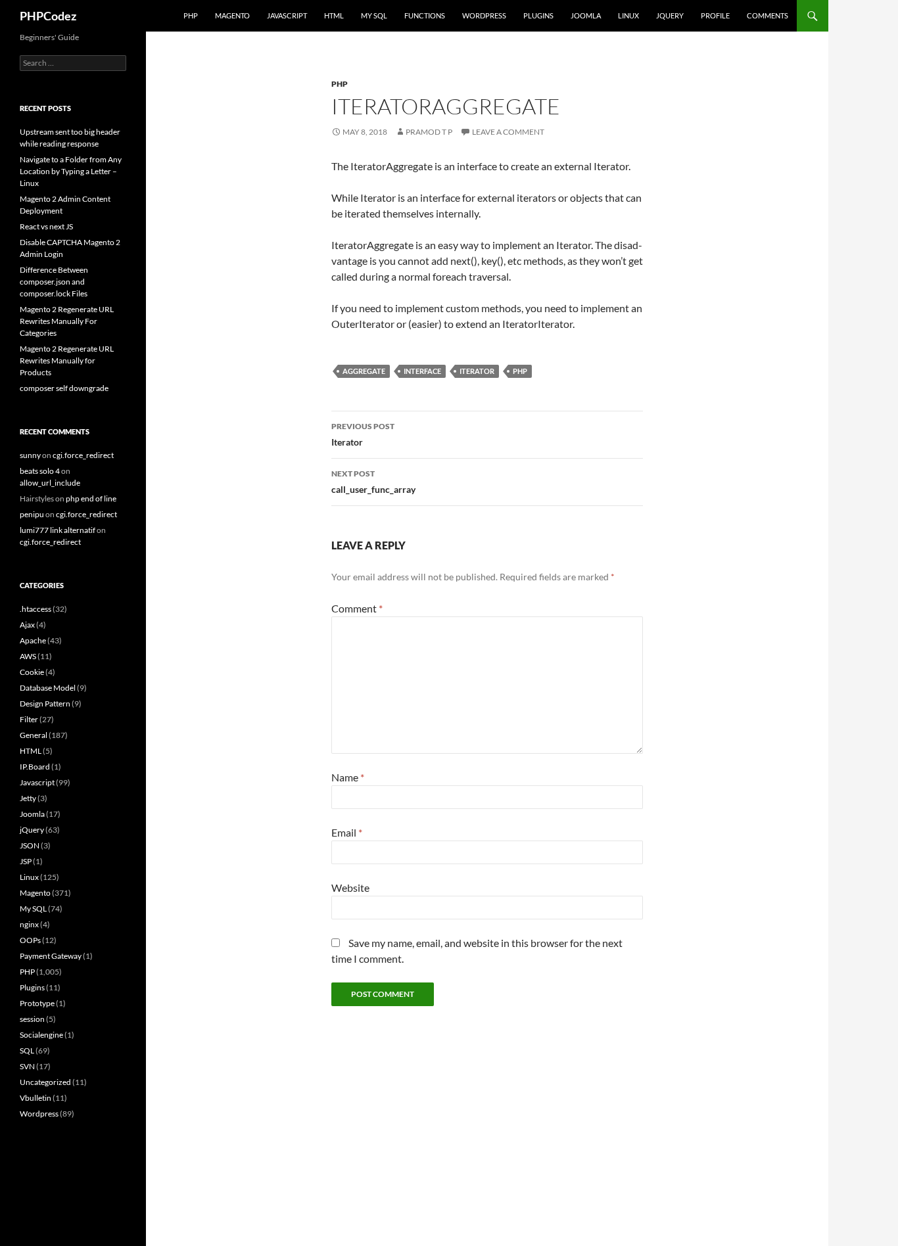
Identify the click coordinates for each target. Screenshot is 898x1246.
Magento (232, 15)
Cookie (32, 672)
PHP (190, 15)
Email (346, 832)
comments (767, 15)
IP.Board (35, 767)
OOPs (30, 940)
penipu (32, 514)
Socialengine (41, 1035)
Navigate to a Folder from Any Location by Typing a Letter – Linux (71, 171)
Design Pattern (45, 703)
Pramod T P (429, 132)
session (32, 1019)
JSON (29, 845)
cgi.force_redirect (83, 455)
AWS (28, 656)
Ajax (27, 625)
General (33, 735)
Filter (29, 719)
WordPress (484, 15)
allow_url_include (50, 483)
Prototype (37, 1003)
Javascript (287, 15)
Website (350, 887)
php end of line (91, 498)
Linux (628, 15)
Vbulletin (35, 1098)
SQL (27, 1050)
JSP (26, 861)
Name (347, 777)
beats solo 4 (40, 471)
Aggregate (364, 371)
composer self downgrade (64, 388)
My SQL (374, 15)
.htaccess (35, 609)
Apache (33, 640)
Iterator (477, 371)
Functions (424, 15)
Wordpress (39, 1114)
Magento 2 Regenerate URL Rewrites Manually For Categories (67, 321)
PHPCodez (48, 16)
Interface (422, 371)
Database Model (48, 688)
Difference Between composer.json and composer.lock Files (54, 281)
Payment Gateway (51, 956)
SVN (27, 1066)
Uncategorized (45, 1082)
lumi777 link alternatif (57, 530)
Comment (357, 608)
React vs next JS (46, 226)
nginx (29, 924)
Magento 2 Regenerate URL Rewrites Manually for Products (67, 360)
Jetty (28, 798)
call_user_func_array (373, 482)
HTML (334, 15)
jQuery (670, 15)
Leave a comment (508, 132)
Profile (715, 15)
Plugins (538, 15)
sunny (30, 455)
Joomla (586, 15)
